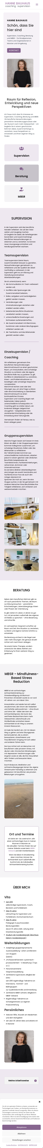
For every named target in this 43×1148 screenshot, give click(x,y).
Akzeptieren (21, 1127)
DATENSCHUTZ (23, 1145)
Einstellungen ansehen (21, 1140)
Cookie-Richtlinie (11, 1145)
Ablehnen (21, 1133)
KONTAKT (14, 50)
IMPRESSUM (33, 1145)
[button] (39, 1102)
